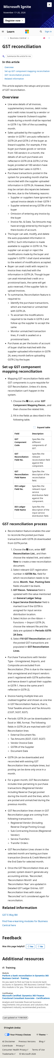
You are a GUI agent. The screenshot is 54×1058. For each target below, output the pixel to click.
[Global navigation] (3, 31)
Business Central (18, 38)
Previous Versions (27, 1041)
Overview (9, 67)
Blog (41, 1041)
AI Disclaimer (8, 1041)
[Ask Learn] (44, 38)
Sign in (48, 31)
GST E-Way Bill (10, 914)
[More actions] (49, 38)
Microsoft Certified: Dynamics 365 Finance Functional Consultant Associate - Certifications (26, 997)
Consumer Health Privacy (14, 1049)
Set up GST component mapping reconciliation (27, 71)
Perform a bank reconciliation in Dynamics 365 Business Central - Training (25, 977)
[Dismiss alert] (49, 4)
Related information (14, 78)
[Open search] (41, 31)
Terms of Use (38, 1049)
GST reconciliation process (17, 75)
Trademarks (8, 1053)
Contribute (7, 1045)
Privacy (19, 1045)
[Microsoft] (27, 31)
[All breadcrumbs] (4, 38)
